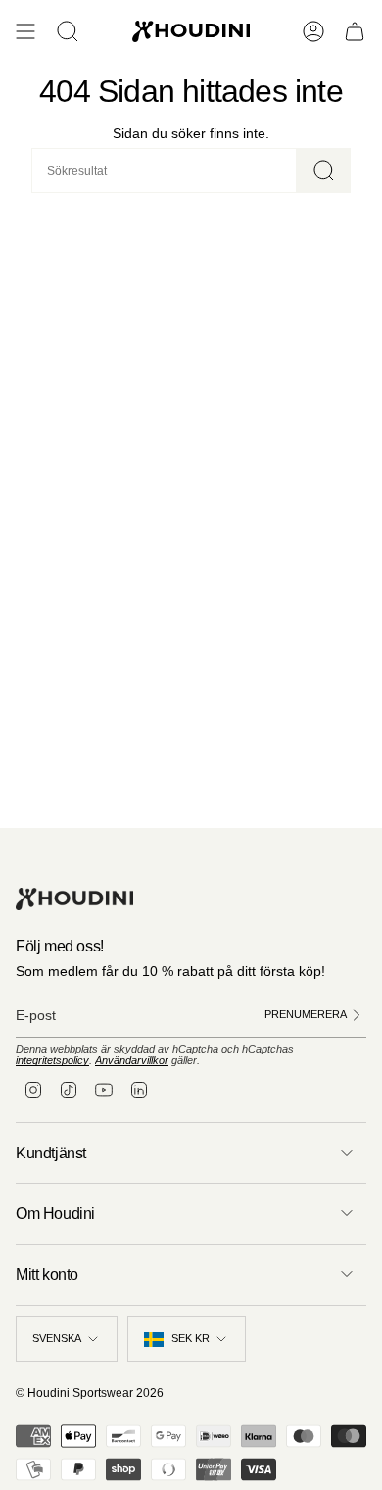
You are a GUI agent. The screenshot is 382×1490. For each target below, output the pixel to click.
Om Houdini (55, 1214)
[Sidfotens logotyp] (74, 899)
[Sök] (324, 170)
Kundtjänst (51, 1153)
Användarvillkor (131, 1060)
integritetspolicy (52, 1060)
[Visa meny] (25, 31)
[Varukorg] (354, 31)
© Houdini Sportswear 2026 (90, 1393)
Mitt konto (47, 1274)
